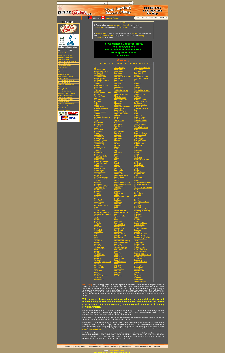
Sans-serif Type (99, 96)
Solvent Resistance (121, 212)
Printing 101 (93, 3)
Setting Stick (98, 232)
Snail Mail (117, 179)
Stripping (137, 205)
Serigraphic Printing (101, 205)
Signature (117, 89)
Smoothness (118, 174)
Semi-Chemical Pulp (101, 186)
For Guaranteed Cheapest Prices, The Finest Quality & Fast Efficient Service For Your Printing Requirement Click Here (123, 49)
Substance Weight (140, 228)
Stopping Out (139, 174)
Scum (96, 154)
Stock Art (137, 163)
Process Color (99, 38)
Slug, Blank (118, 152)
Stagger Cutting (139, 94)
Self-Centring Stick (100, 179)
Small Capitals (119, 170)
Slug (115, 151)
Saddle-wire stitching (101, 80)
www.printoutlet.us (117, 350)
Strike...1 (137, 189)
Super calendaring (140, 249)
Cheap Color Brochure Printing (67, 61)
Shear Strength (99, 248)
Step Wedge (138, 138)
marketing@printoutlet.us (91, 330)
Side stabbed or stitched (122, 76)
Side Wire (117, 84)
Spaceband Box (119, 225)
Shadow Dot (98, 241)
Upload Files (163, 17)
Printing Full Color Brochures (67, 89)
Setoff (96, 228)
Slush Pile (117, 168)
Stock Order (138, 165)
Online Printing (62, 108)
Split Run (117, 272)
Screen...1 (97, 149)
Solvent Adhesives (120, 211)
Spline (116, 263)
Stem (136, 129)
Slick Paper (118, 136)
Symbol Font (138, 276)
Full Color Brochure (64, 82)
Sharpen (97, 244)
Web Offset (127, 25)
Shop (96, 269)
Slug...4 (116, 159)
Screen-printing (99, 147)
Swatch (136, 272)
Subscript (137, 221)
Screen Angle (98, 135)
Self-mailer (97, 182)
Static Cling (138, 115)
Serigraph (97, 203)
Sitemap (157, 346)
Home (138, 17)
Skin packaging (119, 131)
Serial (96, 196)
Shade (96, 237)
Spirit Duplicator (120, 262)
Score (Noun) (98, 122)
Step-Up (137, 142)
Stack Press (138, 89)
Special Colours (119, 233)
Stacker (136, 92)
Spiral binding (119, 258)
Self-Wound (98, 184)
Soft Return (118, 202)
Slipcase (117, 140)
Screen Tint (98, 145)
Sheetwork (97, 260)
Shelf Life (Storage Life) (102, 262)
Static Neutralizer (140, 119)
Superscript (138, 260)
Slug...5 (116, 161)
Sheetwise (97, 258)
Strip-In (136, 200)
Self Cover (97, 174)
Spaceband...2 (119, 228)
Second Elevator (100, 159)
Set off (96, 216)
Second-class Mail (100, 163)
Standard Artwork (140, 99)
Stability (137, 85)
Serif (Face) (98, 200)
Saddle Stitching (100, 76)
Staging (137, 96)
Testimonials (76, 3)
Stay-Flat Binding (140, 124)
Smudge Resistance (121, 175)
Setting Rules (98, 230)
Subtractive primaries (142, 237)
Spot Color (118, 276)
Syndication (138, 279)
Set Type (97, 221)
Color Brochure (62, 67)
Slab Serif (117, 135)
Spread (136, 75)
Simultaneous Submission (119, 109)
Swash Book (138, 267)
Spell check (118, 249)
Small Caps (118, 172)
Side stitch (118, 78)
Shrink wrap (118, 69)
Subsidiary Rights (140, 223)
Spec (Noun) (118, 230)
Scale (96, 103)
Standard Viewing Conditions (140, 102)
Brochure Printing (63, 74)
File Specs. (85, 3)
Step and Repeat (140, 135)
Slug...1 (116, 154)
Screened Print (99, 152)
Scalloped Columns (101, 108)
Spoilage (117, 274)
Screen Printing (99, 142)
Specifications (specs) (122, 241)
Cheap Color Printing (64, 65)
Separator (97, 195)
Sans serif (97, 94)
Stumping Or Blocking (142, 211)
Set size (96, 218)
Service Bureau (99, 211)
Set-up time (98, 226)
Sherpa (96, 263)
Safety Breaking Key (101, 85)
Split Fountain (119, 269)
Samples (144, 17)
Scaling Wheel (99, 106)
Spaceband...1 (119, 226)
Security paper (99, 170)
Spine (116, 251)
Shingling (97, 265)
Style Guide (138, 214)
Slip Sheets (118, 138)
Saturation (97, 101)
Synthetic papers (140, 281)
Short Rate (97, 274)
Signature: (117, 92)
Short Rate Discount (101, 276)
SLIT (115, 142)
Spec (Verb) (118, 232)
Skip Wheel (118, 133)
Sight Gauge (118, 87)
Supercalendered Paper (142, 255)
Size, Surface (118, 126)
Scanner (97, 114)
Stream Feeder (139, 179)
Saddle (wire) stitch (101, 71)
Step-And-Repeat (140, 140)
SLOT (116, 149)
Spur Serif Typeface (141, 78)
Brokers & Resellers (111, 346)
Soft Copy (117, 188)
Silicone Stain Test (120, 99)
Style (136, 212)
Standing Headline (140, 105)
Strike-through (139, 186)
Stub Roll (137, 207)
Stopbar (137, 170)
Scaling (96, 105)
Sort (115, 214)
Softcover (117, 203)
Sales (96, 89)
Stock (136, 161)
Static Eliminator (140, 117)
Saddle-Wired (98, 82)
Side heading (118, 75)
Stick (136, 149)
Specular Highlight (120, 248)
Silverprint (117, 105)
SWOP (136, 274)
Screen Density (99, 138)
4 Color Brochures (63, 72)
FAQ (124, 3)
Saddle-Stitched (99, 78)
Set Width (97, 223)
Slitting (116, 147)
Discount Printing (63, 101)
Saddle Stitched (99, 75)
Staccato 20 (138, 87)
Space (116, 219)
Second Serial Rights (101, 161)
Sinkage (117, 115)
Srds (135, 82)
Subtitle (137, 232)
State (136, 112)
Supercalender (139, 253)
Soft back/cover (119, 186)
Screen (96, 133)
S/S (95, 68)
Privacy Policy (80, 346)
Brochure (61, 86)
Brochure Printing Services (66, 84)
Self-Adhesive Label (101, 177)
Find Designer (103, 3)
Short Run (97, 278)
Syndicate (137, 278)
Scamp (96, 110)
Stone (136, 168)
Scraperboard (98, 131)
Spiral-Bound (118, 260)
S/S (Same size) (99, 69)
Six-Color (117, 117)
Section (96, 165)
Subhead (137, 219)
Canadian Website (111, 18)
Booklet (134, 33)
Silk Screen (118, 101)
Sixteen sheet (119, 121)
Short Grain (98, 271)
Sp (115, 218)
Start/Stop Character (141, 108)
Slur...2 (116, 165)
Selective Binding (100, 172)
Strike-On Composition (142, 182)
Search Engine (99, 158)
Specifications (114, 25)
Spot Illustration (140, 71)
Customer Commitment (142, 346)
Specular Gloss (119, 246)
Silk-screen (118, 103)
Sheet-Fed (97, 253)
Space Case (118, 221)
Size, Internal (118, 124)
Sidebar (116, 85)
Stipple (136, 154)
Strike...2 (137, 191)
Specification (118, 237)
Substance (138, 226)
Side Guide (118, 73)
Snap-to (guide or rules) (122, 182)
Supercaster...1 (139, 256)
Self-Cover (97, 181)
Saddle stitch (98, 73)
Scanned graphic (100, 112)
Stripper (137, 203)
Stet (135, 147)
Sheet (96, 249)
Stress (136, 181)
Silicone (117, 96)
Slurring (117, 166)
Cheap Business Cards (65, 97)
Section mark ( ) (99, 166)
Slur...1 (116, 163)
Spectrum (117, 244)
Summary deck (139, 248)
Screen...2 (97, 151)
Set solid (97, 219)
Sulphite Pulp (139, 246)
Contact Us (68, 3)
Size (115, 122)
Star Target (138, 106)
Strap (136, 175)
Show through (99, 279)
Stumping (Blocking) (141, 209)
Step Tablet (138, 136)
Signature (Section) (121, 91)
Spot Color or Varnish (142, 68)
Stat (135, 110)
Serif (95, 198)
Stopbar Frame (139, 172)
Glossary (118, 3)
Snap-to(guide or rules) (122, 184)
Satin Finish (98, 99)
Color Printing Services (65, 106)
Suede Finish (139, 242)
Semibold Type (99, 188)
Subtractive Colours (141, 235)
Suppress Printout (140, 262)
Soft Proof (117, 200)
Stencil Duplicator (140, 133)
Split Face (117, 267)
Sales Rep (97, 91)
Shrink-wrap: (118, 71)
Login (129, 3)
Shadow (96, 239)
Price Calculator (153, 17)
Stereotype (138, 145)
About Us (60, 3)
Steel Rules (138, 126)
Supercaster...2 (139, 258)
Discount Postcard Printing (66, 93)
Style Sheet (138, 216)
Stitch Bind (138, 158)
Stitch (136, 156)
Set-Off (96, 225)
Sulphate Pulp (139, 244)
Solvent (116, 209)
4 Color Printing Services (65, 95)
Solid (116, 207)
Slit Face (117, 145)
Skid (115, 129)
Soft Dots (117, 191)
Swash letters (139, 271)
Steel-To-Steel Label (141, 128)
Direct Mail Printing (64, 110)
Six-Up (116, 119)
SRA (135, 80)
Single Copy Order (120, 112)
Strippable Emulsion (141, 202)
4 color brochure (63, 53)
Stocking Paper (139, 166)
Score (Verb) (98, 124)
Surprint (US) (138, 265)
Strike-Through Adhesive (143, 188)
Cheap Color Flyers (64, 63)
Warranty (68, 346)
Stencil (136, 131)
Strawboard (138, 177)
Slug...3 (116, 158)
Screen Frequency (100, 140)
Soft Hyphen (118, 193)
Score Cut (97, 126)
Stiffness (137, 152)
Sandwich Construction (102, 92)
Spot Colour (138, 69)
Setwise (96, 233)
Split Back (117, 265)
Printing (126, 27)
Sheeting (97, 256)
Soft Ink (116, 195)
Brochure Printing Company (66, 103)
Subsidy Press (139, 225)
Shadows (97, 242)
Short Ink (97, 272)
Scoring (96, 128)
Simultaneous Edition (122, 106)
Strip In (136, 198)
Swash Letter (138, 269)
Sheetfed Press (99, 255)
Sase (95, 98)
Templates (111, 3)
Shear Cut (97, 246)
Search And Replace (101, 156)
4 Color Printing (63, 78)
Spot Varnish (138, 73)
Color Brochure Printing (65, 76)
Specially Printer (120, 235)
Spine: (116, 255)
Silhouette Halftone (121, 94)
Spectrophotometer (121, 242)
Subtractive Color (140, 233)
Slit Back (117, 144)
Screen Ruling (99, 144)
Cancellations (126, 346)
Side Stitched (119, 80)
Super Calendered (140, 251)
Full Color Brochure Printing (66, 80)
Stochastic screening (141, 159)
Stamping (137, 98)
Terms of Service (94, 346)
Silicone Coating (120, 98)
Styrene (136, 218)
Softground (118, 205)
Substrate (137, 230)
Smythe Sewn (119, 177)
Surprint (137, 263)
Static (136, 114)
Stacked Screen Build (142, 91)
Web (121, 27)
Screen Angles (99, 136)
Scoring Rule (98, 129)
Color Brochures (63, 70)
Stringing (137, 195)
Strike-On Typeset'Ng (141, 184)
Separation (97, 191)
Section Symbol (99, 168)
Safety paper (98, 87)
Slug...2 (116, 156)
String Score (138, 193)
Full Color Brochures (64, 91)
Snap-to (116, 181)
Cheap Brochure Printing (65, 57)
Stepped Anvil (139, 144)
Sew (95, 235)
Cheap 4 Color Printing (65, 55)
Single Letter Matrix (121, 114)
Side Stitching (119, 82)
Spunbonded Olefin (141, 76)
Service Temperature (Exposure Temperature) (102, 213)
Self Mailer (97, 175)
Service (96, 209)
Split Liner (117, 271)
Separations (98, 193)
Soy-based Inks (119, 216)
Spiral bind (118, 256)
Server (96, 207)
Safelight (97, 84)
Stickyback (138, 151)
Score (96, 121)
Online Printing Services (65, 99)
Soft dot (117, 189)
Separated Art (98, 189)
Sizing (116, 128)
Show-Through (119, 68)
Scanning (97, 115)
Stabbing (137, 84)
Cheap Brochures (63, 59)
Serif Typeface (99, 202)
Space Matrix (118, 223)
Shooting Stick (99, 267)
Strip (135, 196)
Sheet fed (97, 251)
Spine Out (117, 253)
